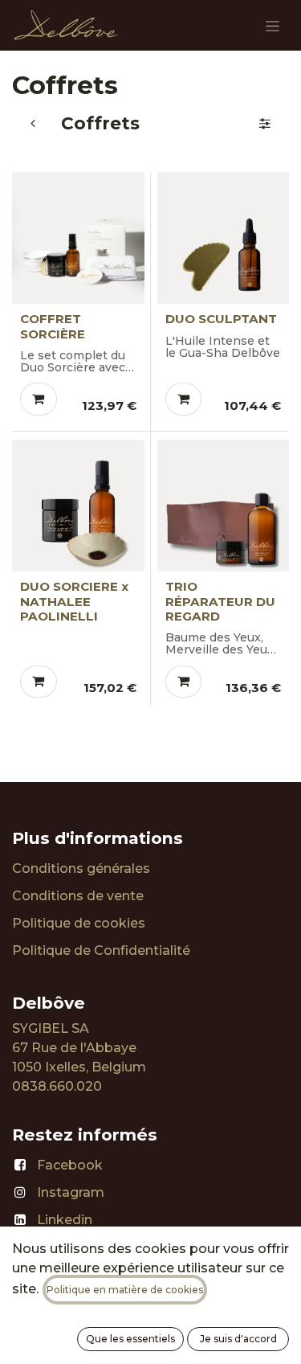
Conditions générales (81, 868)
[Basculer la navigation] (272, 25)
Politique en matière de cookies (125, 1290)
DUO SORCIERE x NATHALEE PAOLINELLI (74, 601)
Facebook (70, 1165)
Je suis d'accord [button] (238, 1339)
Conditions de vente (78, 895)
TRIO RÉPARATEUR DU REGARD (220, 601)
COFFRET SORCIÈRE (52, 326)
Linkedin (64, 1219)
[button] (38, 399)
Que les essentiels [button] (130, 1339)
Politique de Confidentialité (101, 950)
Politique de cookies (78, 923)
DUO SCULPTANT (221, 318)
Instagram (70, 1192)
